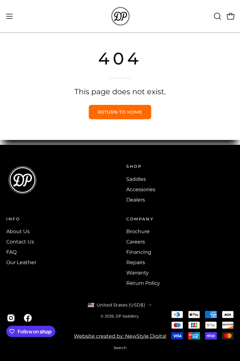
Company (139, 218)
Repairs (135, 263)
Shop (134, 166)
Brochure (138, 232)
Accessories (140, 189)
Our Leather (21, 263)
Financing (138, 252)
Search (120, 347)
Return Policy (143, 283)
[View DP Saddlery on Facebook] (27, 317)
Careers (135, 242)
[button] (216, 16)
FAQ (11, 252)
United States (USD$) (121, 305)
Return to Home (120, 112)
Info (13, 218)
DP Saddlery (127, 316)
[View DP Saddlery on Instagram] (10, 317)
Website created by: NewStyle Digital (120, 336)
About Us (18, 232)
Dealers (135, 200)
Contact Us (20, 242)
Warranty (137, 273)
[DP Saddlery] (120, 16)
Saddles (136, 179)
